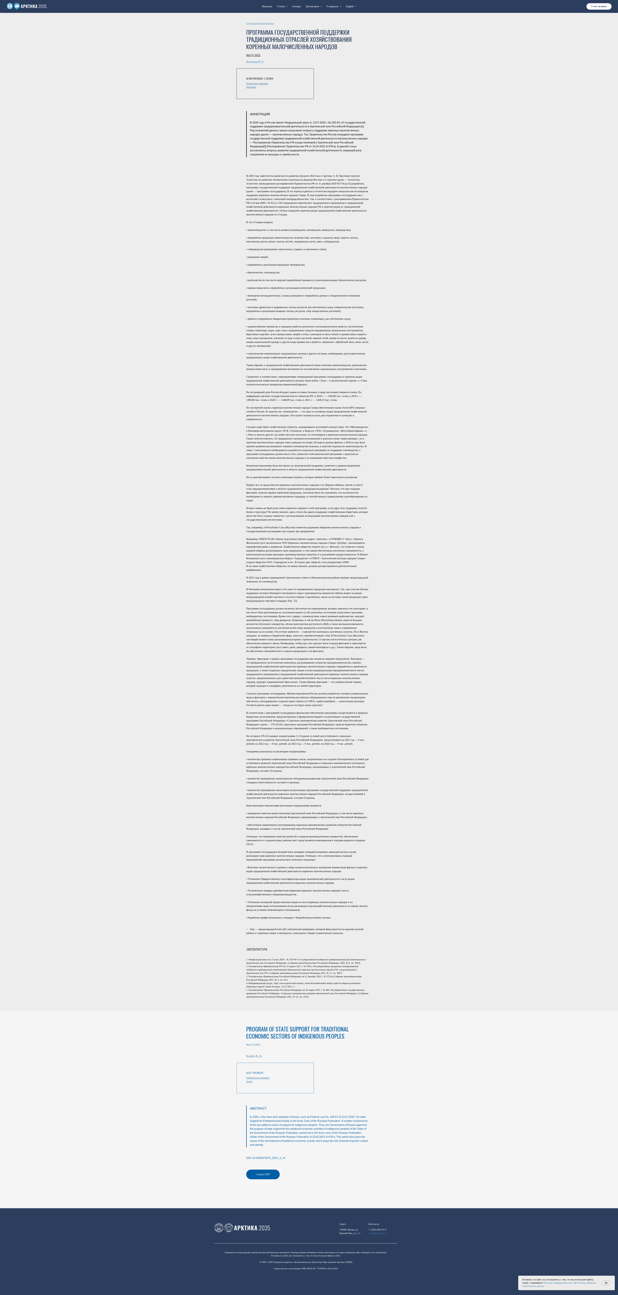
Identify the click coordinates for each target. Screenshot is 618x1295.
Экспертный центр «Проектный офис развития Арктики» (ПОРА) (323, 1262)
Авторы (296, 6)
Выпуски (267, 6)
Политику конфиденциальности (558, 1283)
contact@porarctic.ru (378, 1233)
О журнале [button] (333, 6)
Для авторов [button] (313, 6)
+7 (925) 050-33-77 (378, 1230)
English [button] (350, 6)
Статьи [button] (281, 6)
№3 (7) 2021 (253, 1044)
